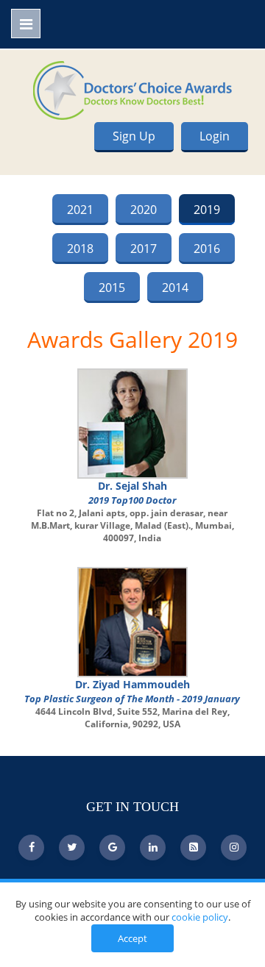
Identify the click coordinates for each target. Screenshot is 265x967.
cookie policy (200, 917)
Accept (132, 938)
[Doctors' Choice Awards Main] (132, 89)
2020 (143, 209)
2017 (143, 248)
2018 (80, 248)
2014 (175, 287)
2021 (80, 209)
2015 (112, 287)
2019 (207, 209)
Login (214, 136)
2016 (207, 248)
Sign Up (134, 136)
